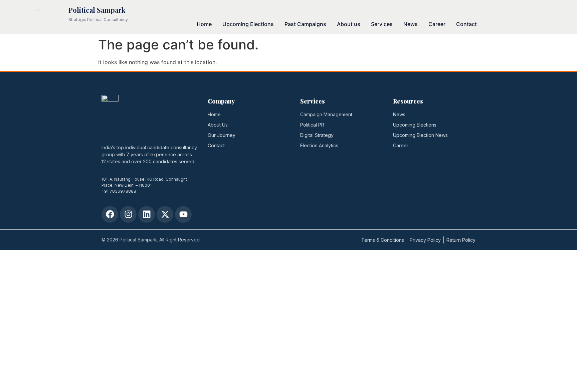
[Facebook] (110, 214)
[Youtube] (183, 214)
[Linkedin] (146, 214)
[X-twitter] (165, 214)
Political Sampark (96, 9)
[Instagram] (128, 214)
